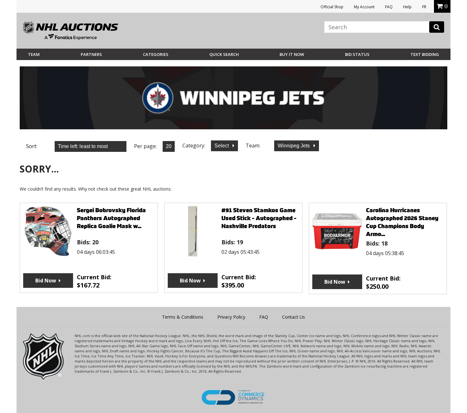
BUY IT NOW (292, 54)
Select (222, 145)
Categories (155, 54)
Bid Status (357, 54)
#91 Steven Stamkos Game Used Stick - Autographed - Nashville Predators (258, 218)
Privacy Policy (231, 317)
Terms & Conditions (182, 317)
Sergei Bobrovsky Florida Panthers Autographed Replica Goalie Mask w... (111, 218)
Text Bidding (424, 54)
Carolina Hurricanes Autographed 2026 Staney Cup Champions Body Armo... (402, 222)
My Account (364, 7)
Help (407, 7)
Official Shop (332, 7)
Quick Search (224, 54)
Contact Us (293, 317)
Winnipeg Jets (294, 145)
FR (424, 7)
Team (34, 54)
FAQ (389, 7)
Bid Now (45, 280)
